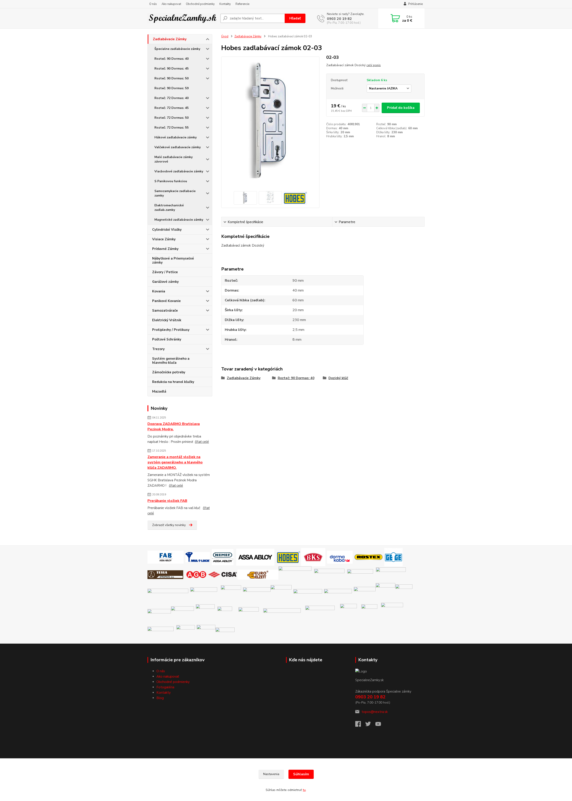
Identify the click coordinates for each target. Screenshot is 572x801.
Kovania (158, 291)
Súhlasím (301, 774)
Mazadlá (159, 391)
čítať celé (202, 442)
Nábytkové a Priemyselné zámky (173, 260)
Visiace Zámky (164, 239)
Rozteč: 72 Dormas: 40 (171, 98)
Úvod (224, 36)
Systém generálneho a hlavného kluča (170, 360)
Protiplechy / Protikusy (170, 330)
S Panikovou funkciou (170, 181)
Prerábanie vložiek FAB (167, 500)
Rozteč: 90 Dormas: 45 (171, 68)
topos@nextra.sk (375, 712)
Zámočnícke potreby (168, 372)
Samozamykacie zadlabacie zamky (175, 193)
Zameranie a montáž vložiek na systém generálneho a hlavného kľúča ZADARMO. (175, 462)
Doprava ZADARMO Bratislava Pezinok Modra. (173, 426)
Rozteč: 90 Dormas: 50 (171, 78)
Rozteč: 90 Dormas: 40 (171, 59)
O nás (153, 4)
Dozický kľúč (338, 378)
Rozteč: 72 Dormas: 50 (171, 118)
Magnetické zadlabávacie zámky (178, 220)
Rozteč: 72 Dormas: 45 (171, 108)
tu (304, 790)
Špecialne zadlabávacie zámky (177, 49)
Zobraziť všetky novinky (169, 525)
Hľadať (295, 18)
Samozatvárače (165, 310)
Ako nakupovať (171, 4)
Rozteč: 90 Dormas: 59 (171, 88)
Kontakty (225, 4)
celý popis (373, 65)
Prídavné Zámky (165, 249)
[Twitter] (370, 725)
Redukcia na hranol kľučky (173, 382)
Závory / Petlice (165, 272)
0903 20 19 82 (339, 18)
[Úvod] (182, 18)
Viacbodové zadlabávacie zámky (178, 171)
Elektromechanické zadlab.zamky (169, 207)
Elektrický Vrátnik (166, 320)
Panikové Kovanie (166, 301)
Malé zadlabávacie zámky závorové (173, 159)
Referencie (242, 4)
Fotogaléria (165, 687)
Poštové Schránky (166, 339)
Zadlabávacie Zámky (170, 39)
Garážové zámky (165, 281)
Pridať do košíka (400, 107)
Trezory (158, 349)
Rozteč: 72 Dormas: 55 (171, 127)
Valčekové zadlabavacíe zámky (177, 147)
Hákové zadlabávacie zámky (175, 137)
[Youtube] (380, 725)
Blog (160, 698)
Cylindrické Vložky (167, 229)
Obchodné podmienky (200, 4)
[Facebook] (360, 725)
